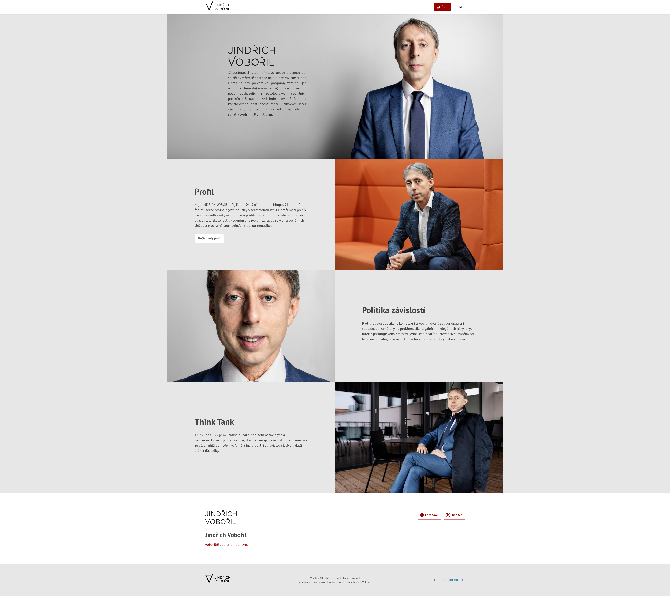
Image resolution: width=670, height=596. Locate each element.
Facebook (431, 515)
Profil (458, 7)
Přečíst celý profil (209, 238)
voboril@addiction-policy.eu (227, 544)
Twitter (456, 515)
